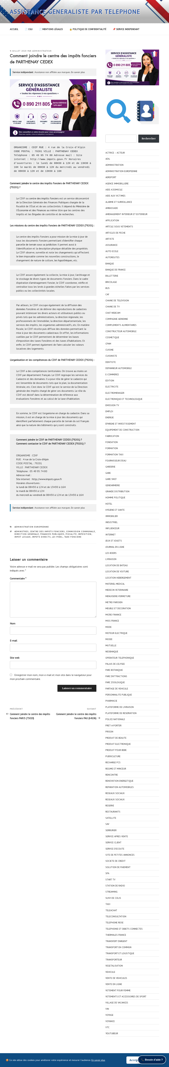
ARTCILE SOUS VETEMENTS (119, 226)
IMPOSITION (85, 534)
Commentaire (18, 578)
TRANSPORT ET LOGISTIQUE (119, 953)
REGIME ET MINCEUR (115, 768)
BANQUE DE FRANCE (115, 269)
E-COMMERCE (112, 374)
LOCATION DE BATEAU (116, 565)
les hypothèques (63, 260)
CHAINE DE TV (112, 306)
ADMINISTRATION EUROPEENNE (32, 527)
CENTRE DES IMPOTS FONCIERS (47, 531)
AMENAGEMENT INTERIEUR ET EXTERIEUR (126, 214)
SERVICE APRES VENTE (116, 836)
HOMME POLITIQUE (115, 497)
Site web (14, 657)
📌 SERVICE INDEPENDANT (126, 29)
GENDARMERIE (112, 485)
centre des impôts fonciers (44, 198)
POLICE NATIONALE (115, 719)
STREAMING (111, 891)
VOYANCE (110, 1021)
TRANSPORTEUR (113, 959)
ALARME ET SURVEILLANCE (118, 201)
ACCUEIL (14, 29)
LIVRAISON (110, 559)
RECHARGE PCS (112, 762)
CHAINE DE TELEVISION (117, 300)
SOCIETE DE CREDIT (115, 860)
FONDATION (111, 442)
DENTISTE (110, 362)
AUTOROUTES (112, 257)
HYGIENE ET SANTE (115, 509)
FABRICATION (112, 436)
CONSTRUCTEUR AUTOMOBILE (120, 331)
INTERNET (110, 534)
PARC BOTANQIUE (114, 670)
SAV (107, 824)
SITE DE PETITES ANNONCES (120, 854)
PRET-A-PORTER (113, 725)
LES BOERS (111, 553)
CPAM (108, 343)
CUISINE (109, 349)
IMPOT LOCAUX (23, 537)
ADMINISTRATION (114, 164)
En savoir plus (78, 72)
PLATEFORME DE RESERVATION (120, 713)
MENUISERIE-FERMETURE (118, 596)
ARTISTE (109, 238)
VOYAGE (109, 1014)
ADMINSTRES (22, 531)
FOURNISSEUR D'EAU (115, 460)
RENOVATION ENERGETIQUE (119, 780)
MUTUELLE (110, 645)
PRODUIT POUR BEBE (116, 750)
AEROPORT (110, 177)
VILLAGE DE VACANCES (116, 1002)
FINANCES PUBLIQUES (52, 534)
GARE (108, 472)
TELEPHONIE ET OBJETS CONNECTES (124, 928)
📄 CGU (29, 29)
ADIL (107, 158)
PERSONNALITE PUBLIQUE (118, 694)
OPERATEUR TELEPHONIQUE (119, 657)
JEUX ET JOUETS (113, 540)
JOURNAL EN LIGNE (114, 546)
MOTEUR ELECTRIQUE (116, 633)
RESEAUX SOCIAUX (115, 793)
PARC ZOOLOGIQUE (115, 682)
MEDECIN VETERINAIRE (116, 589)
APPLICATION (112, 220)
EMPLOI (109, 411)
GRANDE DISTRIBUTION (117, 491)
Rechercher (149, 138)
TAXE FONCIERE (73, 537)
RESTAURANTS (112, 811)
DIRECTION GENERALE (27, 534)
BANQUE (109, 263)
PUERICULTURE (112, 756)
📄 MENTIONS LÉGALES (51, 29)
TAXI (107, 904)
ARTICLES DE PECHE (115, 232)
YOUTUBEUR (111, 1033)
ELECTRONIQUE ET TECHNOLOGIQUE (123, 399)
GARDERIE (110, 466)
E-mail (13, 640)
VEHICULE (110, 971)
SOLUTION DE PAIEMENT (118, 867)
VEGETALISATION (114, 965)
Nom (12, 623)
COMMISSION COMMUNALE (80, 531)
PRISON (109, 731)
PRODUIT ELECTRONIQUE (118, 743)
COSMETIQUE (112, 337)
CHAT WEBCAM (112, 312)
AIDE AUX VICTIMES (115, 195)
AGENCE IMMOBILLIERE (117, 183)
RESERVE (109, 805)
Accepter (135, 1060)
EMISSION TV (112, 405)
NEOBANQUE (111, 651)
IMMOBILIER (111, 516)
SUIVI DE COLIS (113, 897)
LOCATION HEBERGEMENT (118, 577)
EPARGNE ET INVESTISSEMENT (120, 423)
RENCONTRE (111, 774)
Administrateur (42, 51)
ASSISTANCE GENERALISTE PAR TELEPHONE (75, 11)
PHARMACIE (111, 700)
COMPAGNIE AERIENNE (116, 318)
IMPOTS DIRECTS (41, 537)
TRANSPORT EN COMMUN (118, 947)
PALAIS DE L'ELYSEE (115, 663)
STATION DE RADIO (115, 885)
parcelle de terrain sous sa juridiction (36, 244)
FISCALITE (71, 534)
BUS (107, 288)
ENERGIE (109, 417)
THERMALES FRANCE (115, 934)
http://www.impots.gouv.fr (48, 159)
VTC (107, 1027)
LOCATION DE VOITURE (117, 571)
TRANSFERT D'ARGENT (116, 941)
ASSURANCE (111, 244)
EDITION (109, 380)
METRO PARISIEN (113, 602)
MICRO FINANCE (113, 614)
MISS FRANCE (112, 620)
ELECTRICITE (111, 386)
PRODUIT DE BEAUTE (115, 737)
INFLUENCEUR (112, 528)
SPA (107, 873)
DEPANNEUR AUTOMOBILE (118, 368)
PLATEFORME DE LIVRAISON (119, 707)
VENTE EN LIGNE (113, 984)
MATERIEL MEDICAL (115, 583)
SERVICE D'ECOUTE (114, 848)
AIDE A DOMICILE (113, 189)
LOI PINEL (57, 537)
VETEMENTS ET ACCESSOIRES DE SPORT (125, 996)
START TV (110, 879)
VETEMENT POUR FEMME (118, 990)
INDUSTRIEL (111, 522)
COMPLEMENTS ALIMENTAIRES (120, 325)
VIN (107, 1008)
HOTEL (108, 503)
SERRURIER (111, 830)
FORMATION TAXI (114, 454)
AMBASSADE (111, 208)
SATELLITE (110, 817)
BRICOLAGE (111, 282)
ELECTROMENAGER (114, 392)
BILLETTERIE (111, 275)
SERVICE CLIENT (113, 842)
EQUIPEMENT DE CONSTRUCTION (122, 429)
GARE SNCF (111, 479)
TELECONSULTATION (115, 916)
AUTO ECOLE (111, 251)
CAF (107, 294)
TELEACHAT (111, 910)
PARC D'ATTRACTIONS (116, 676)
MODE (108, 627)
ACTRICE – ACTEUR (115, 152)
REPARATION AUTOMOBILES (119, 787)
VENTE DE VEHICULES (116, 978)
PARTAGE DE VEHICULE (116, 688)
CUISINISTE (111, 355)
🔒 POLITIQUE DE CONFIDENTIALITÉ (87, 29)
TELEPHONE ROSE (114, 922)
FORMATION (111, 448)
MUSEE (108, 639)
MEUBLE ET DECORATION (118, 608)
